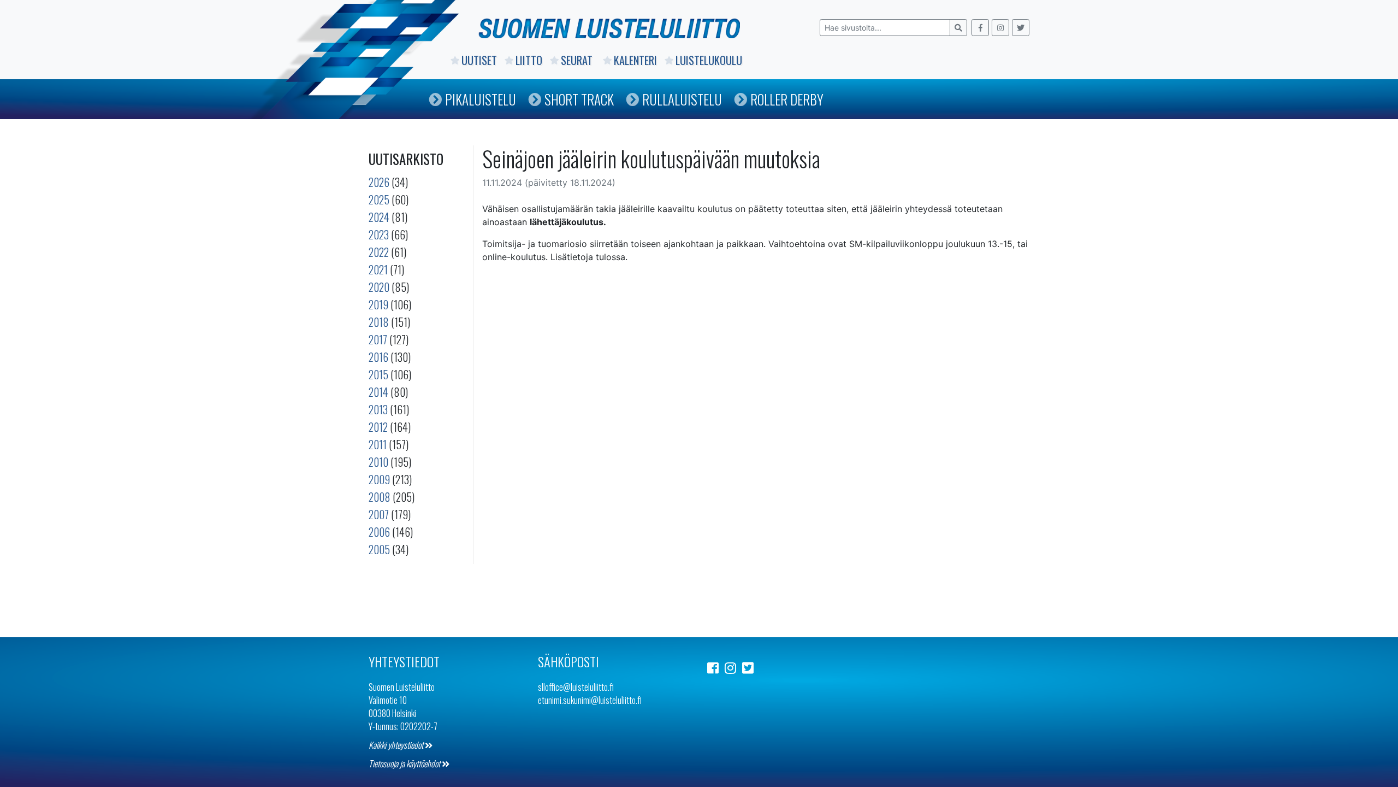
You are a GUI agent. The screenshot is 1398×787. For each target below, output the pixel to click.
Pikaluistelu (480, 99)
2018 (379, 322)
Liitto (529, 60)
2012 (378, 427)
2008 (379, 497)
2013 (378, 409)
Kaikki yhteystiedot (397, 744)
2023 (379, 234)
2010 (378, 462)
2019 (378, 304)
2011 (378, 444)
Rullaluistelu (682, 99)
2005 (379, 549)
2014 (378, 392)
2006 (379, 532)
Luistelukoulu (709, 60)
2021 (378, 269)
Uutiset (479, 60)
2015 (378, 374)
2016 (378, 357)
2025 (379, 199)
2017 (378, 339)
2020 (379, 287)
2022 (379, 252)
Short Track (579, 99)
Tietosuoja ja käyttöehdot (405, 763)
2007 (379, 514)
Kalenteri (635, 60)
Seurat (578, 60)
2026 (379, 182)
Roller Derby (787, 99)
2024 (379, 217)
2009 (379, 479)
